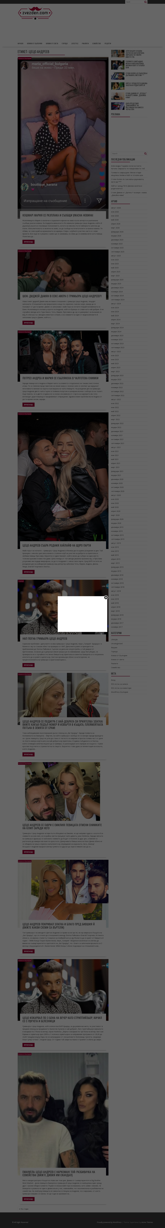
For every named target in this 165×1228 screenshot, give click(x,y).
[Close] (106, 597)
